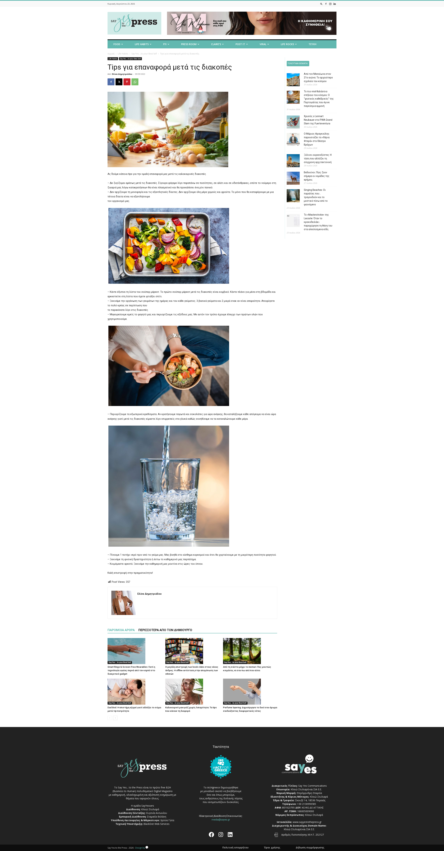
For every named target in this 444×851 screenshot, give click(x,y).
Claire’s (216, 44)
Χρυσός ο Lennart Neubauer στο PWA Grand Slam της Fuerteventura (318, 120)
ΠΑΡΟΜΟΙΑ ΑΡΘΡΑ (121, 630)
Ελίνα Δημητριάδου (122, 74)
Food (116, 44)
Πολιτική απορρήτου (235, 847)
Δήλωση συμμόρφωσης (310, 847)
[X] (119, 81)
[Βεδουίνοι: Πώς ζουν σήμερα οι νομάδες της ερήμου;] (290, 179)
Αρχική (111, 53)
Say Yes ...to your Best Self (144, 53)
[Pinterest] (126, 81)
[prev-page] (110, 718)
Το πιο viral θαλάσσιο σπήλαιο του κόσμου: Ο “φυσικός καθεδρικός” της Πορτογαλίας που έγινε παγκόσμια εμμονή (319, 98)
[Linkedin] (334, 3)
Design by (140, 847)
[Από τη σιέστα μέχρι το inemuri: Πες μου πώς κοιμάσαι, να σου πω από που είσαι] (250, 651)
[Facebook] (326, 3)
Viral (263, 44)
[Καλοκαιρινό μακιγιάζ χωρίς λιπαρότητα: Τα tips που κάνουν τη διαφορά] (192, 692)
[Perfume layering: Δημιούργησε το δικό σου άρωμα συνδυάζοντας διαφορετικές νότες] (250, 692)
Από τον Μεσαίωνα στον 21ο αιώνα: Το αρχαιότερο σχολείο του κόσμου (318, 77)
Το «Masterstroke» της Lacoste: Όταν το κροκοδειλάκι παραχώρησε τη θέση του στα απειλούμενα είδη (318, 222)
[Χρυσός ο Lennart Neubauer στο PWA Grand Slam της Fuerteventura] (290, 123)
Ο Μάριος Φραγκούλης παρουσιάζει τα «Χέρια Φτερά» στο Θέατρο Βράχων (317, 139)
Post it (240, 44)
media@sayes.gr (221, 819)
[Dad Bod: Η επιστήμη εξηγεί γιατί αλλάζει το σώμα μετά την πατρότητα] (135, 692)
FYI (164, 44)
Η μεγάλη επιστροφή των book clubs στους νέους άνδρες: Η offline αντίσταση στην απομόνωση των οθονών (191, 670)
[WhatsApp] (134, 81)
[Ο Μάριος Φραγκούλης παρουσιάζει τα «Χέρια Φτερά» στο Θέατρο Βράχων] (290, 140)
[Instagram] (330, 3)
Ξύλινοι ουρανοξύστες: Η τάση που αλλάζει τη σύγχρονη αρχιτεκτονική (318, 158)
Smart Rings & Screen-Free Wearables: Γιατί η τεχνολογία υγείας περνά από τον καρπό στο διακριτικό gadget (131, 670)
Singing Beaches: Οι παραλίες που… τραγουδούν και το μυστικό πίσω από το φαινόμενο (316, 197)
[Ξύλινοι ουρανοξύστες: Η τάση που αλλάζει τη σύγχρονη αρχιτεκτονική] (290, 161)
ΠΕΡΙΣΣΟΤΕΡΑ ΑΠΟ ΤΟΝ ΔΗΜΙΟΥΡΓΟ (165, 630)
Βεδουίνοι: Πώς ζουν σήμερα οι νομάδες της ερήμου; (316, 176)
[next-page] (115, 718)
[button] (321, 3)
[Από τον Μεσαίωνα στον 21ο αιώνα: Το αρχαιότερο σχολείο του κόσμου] (290, 80)
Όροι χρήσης (272, 847)
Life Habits (142, 44)
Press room (189, 44)
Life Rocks (287, 44)
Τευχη (312, 44)
